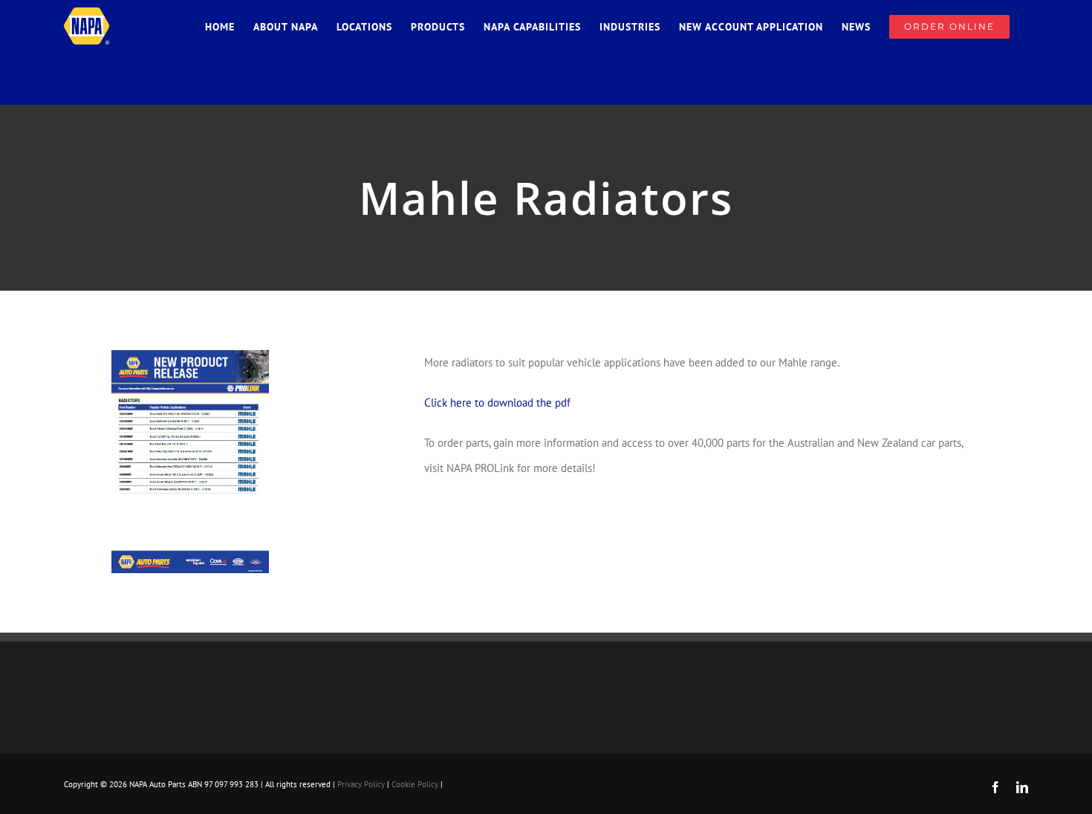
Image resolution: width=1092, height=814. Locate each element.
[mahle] (190, 356)
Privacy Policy (361, 784)
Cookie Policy (414, 784)
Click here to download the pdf (497, 402)
